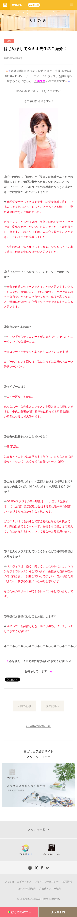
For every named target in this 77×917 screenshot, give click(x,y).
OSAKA (17, 5)
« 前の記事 (24, 706)
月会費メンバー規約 (50, 888)
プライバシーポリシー (47, 881)
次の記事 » (52, 706)
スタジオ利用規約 (26, 888)
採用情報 (67, 881)
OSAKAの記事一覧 (38, 726)
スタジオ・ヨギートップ (18, 881)
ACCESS (34, 5)
